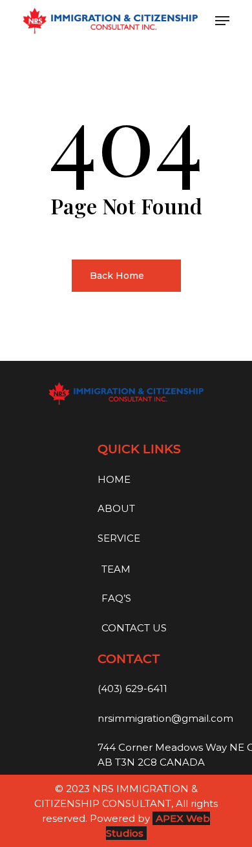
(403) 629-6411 (132, 688)
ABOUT (116, 508)
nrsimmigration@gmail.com (165, 718)
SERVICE (119, 538)
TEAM (116, 569)
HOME (114, 479)
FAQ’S (116, 598)
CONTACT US (134, 628)
